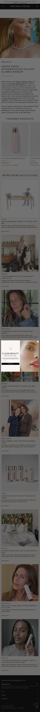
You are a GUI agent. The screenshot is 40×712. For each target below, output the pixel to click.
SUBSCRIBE (10, 363)
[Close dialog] (38, 341)
